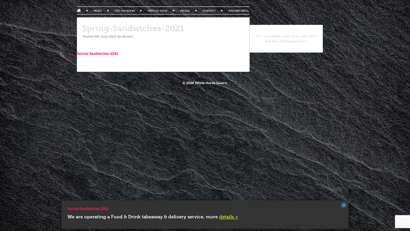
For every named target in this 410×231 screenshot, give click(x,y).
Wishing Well (238, 10)
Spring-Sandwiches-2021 (97, 53)
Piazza (185, 10)
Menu (98, 10)
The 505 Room (124, 10)
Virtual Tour (157, 10)
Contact (209, 10)
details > (228, 216)
